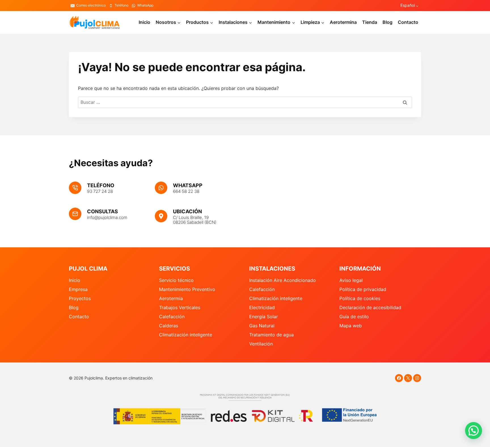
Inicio (144, 22)
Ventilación (261, 344)
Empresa (78, 289)
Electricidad (262, 307)
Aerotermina (343, 22)
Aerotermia (171, 298)
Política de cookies (359, 298)
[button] (473, 430)
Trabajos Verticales (179, 307)
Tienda (369, 22)
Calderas (168, 325)
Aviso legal (351, 280)
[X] (408, 378)
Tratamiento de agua (271, 335)
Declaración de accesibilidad (370, 307)
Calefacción (172, 316)
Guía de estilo (354, 316)
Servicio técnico (176, 280)
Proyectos (80, 298)
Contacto (408, 22)
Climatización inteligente (185, 335)
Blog (387, 22)
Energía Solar (263, 316)
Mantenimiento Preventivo (187, 289)
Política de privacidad (362, 289)
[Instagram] (417, 378)
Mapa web (350, 325)
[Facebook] (399, 378)
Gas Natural (261, 325)
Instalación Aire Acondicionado (282, 280)
